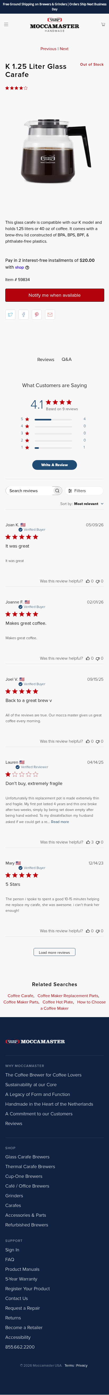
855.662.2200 (20, 1347)
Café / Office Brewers (27, 1186)
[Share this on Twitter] (10, 315)
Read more (60, 822)
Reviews (13, 1123)
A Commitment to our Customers (38, 1114)
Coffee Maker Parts (20, 1002)
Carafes (13, 1205)
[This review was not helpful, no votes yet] (97, 581)
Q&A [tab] (67, 359)
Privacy (82, 1365)
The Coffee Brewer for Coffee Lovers (43, 1075)
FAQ (9, 1259)
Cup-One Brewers (23, 1176)
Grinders (14, 1196)
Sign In (12, 1250)
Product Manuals (22, 1269)
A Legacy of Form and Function (37, 1094)
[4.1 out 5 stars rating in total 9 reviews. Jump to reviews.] (17, 88)
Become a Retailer (24, 1327)
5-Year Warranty (21, 1279)
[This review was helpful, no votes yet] (88, 581)
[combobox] (81, 504)
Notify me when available (55, 295)
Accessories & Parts (25, 1215)
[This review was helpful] (88, 842)
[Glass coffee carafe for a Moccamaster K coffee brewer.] (54, 149)
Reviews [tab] (45, 359)
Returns (13, 1318)
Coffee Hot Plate (58, 1002)
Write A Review (54, 465)
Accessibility (18, 1337)
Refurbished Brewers (26, 1225)
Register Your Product (27, 1289)
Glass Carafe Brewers (27, 1157)
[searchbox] (29, 490)
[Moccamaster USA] (54, 24)
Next (64, 48)
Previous (48, 48)
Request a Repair (22, 1308)
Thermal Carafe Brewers (30, 1166)
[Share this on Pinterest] (37, 315)
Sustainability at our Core (31, 1084)
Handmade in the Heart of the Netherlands (49, 1104)
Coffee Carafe (20, 995)
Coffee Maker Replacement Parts (68, 995)
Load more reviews (54, 952)
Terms (69, 1365)
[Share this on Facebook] (24, 315)
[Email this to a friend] (50, 315)
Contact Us (16, 1298)
